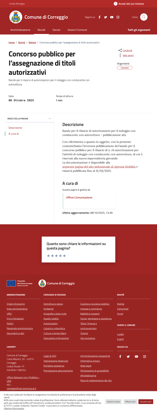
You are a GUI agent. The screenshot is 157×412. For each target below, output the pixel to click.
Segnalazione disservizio (56, 361)
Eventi (120, 339)
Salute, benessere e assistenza (96, 318)
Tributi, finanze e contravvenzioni (88, 326)
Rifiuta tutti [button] (130, 401)
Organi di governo (16, 304)
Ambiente (49, 309)
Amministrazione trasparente (95, 356)
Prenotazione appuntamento (58, 370)
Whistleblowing (88, 375)
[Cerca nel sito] (143, 17)
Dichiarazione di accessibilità (94, 370)
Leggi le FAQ (50, 356)
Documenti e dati (15, 333)
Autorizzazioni (51, 323)
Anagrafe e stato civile (55, 313)
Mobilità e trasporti (90, 313)
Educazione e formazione (56, 338)
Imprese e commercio (91, 309)
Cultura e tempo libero (55, 333)
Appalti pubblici (51, 318)
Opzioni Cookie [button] (113, 401)
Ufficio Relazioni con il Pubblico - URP (23, 379)
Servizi (56, 30)
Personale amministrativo (20, 328)
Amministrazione (20, 30)
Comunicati (122, 309)
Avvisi (120, 313)
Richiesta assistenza (54, 366)
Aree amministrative (17, 309)
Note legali (85, 366)
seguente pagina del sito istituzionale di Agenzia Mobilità (99, 166)
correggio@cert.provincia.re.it (21, 388)
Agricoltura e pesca (53, 304)
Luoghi (120, 334)
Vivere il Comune (77, 30)
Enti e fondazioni (15, 318)
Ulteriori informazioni (14, 408)
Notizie (120, 304)
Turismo (84, 333)
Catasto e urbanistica (54, 328)
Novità (41, 30)
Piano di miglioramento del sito (96, 380)
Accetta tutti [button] (145, 401)
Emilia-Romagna (17, 3)
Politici (10, 323)
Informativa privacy (90, 361)
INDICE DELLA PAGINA (17, 118)
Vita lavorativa (87, 338)
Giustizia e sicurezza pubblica (94, 304)
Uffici (9, 313)
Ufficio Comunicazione (79, 197)
